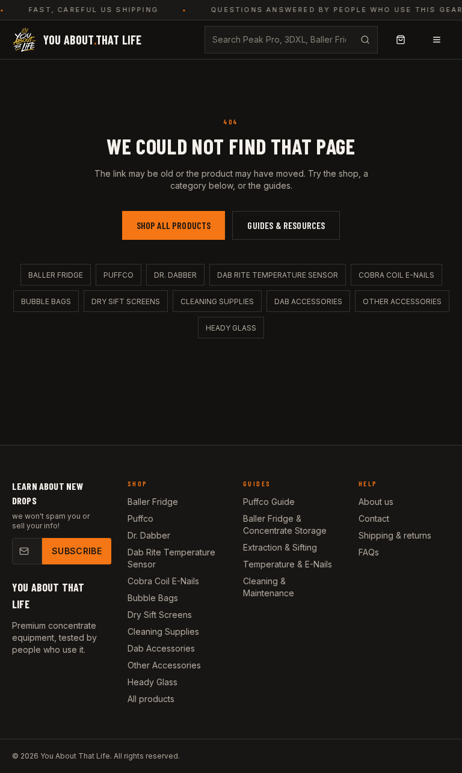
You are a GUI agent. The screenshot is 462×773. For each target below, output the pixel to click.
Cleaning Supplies (217, 301)
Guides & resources (286, 225)
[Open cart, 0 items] (400, 39)
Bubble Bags (46, 301)
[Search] (365, 39)
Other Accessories (402, 301)
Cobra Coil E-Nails (396, 275)
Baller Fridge (55, 275)
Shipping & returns (395, 535)
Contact (374, 518)
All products (151, 699)
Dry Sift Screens (125, 301)
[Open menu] (437, 39)
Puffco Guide (269, 501)
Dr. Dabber (175, 275)
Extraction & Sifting (280, 547)
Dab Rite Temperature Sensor (277, 275)
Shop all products (174, 225)
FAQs (369, 552)
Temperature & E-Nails (287, 564)
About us (376, 501)
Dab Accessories (308, 301)
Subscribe (77, 551)
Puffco (118, 275)
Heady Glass (231, 327)
